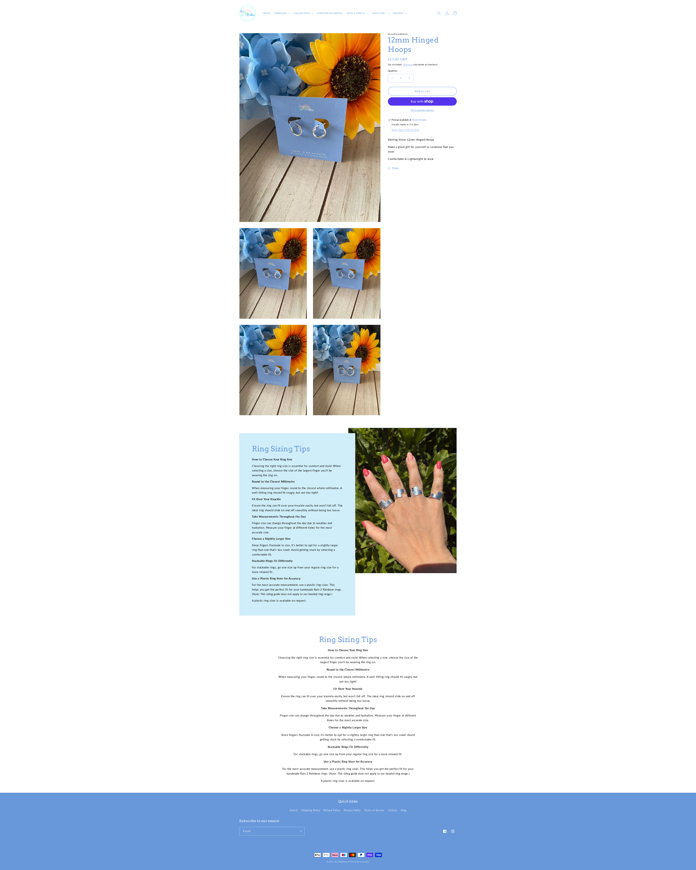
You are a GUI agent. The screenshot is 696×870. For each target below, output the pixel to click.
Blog (403, 810)
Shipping (408, 64)
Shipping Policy (310, 810)
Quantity (392, 70)
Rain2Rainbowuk (342, 862)
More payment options (422, 110)
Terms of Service (374, 810)
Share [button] (395, 168)
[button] (282, 13)
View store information (405, 129)
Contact (392, 810)
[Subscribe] (300, 831)
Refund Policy (332, 810)
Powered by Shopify (360, 862)
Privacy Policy (352, 810)
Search (294, 810)
